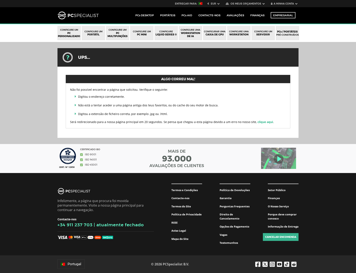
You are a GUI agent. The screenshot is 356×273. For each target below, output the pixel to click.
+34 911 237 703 (75, 224)
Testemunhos (229, 243)
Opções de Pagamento (234, 226)
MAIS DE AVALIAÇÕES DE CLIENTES (176, 158)
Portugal (74, 264)
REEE (174, 222)
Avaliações (235, 15)
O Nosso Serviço (278, 206)
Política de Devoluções (235, 190)
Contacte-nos (180, 198)
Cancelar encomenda (280, 236)
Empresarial (283, 15)
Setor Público (277, 190)
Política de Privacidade (186, 214)
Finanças (257, 15)
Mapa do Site (180, 239)
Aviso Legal (178, 230)
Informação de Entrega (283, 226)
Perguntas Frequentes (234, 206)
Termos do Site (181, 206)
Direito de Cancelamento (229, 216)
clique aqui (265, 122)
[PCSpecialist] (78, 15)
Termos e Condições (184, 190)
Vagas (223, 235)
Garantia (226, 198)
